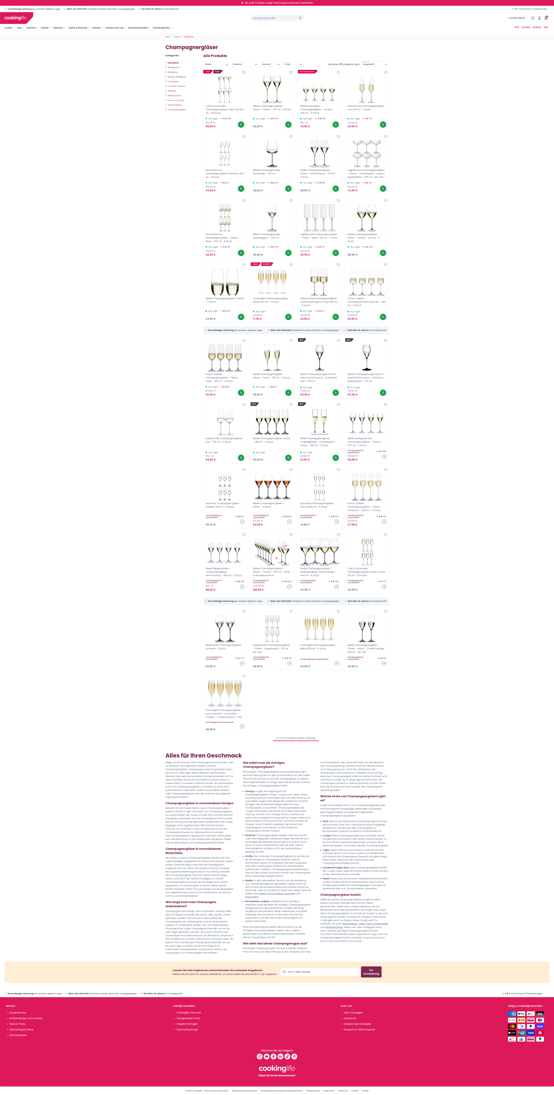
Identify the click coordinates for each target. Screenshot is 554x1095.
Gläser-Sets (364, 923)
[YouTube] (266, 1056)
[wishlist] (532, 18)
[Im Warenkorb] (241, 124)
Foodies (525, 27)
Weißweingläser (334, 927)
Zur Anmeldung (371, 971)
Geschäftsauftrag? (187, 1029)
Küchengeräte (161, 27)
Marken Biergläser (176, 76)
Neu (546, 27)
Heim (167, 37)
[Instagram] (260, 1056)
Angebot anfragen (187, 1024)
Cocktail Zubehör (176, 86)
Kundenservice (17, 1012)
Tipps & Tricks (17, 1024)
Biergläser (172, 72)
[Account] (539, 18)
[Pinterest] (294, 1056)
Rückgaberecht (313, 1091)
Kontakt (365, 1091)
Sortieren (366, 61)
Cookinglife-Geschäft (189, 1012)
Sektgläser (173, 62)
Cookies (355, 1091)
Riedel (263, 893)
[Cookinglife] (15, 18)
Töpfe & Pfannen (77, 27)
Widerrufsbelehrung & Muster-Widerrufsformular (282, 1091)
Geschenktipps (18, 1035)
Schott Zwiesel (275, 893)
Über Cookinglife (353, 1012)
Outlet (8, 27)
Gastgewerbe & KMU (188, 1018)
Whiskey (171, 90)
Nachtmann (252, 897)
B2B (517, 27)
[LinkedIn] (280, 1056)
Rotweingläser (380, 923)
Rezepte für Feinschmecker (359, 1029)
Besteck (58, 27)
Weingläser (173, 67)
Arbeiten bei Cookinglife (357, 1024)
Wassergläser (174, 104)
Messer (96, 27)
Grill (19, 27)
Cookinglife (197, 1091)
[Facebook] (273, 1056)
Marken (537, 27)
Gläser (45, 27)
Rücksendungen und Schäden (26, 1018)
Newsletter (350, 1018)
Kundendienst (517, 18)
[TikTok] (287, 1056)
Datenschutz (328, 1091)
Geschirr (31, 27)
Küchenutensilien (138, 27)
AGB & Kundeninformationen (244, 1091)
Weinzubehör (174, 95)
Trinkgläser (173, 81)
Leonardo (289, 893)
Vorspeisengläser (176, 109)
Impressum (343, 1091)
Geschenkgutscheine (21, 1029)
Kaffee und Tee (114, 27)
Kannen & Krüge (175, 100)
